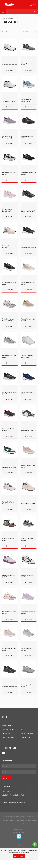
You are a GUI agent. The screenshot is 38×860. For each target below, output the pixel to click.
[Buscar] (35, 11)
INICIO (23, 730)
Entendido (19, 856)
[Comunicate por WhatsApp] (34, 844)
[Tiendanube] (19, 845)
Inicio (3, 18)
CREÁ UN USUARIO (8, 730)
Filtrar (3, 32)
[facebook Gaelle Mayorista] (6, 717)
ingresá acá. (32, 820)
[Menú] (3, 11)
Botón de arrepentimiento (19, 824)
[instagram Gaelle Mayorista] (3, 717)
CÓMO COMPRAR (8, 737)
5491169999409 (7, 791)
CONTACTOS (25, 737)
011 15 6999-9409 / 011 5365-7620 (13, 795)
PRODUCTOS (6, 733)
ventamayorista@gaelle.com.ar (11, 799)
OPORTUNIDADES (27, 733)
